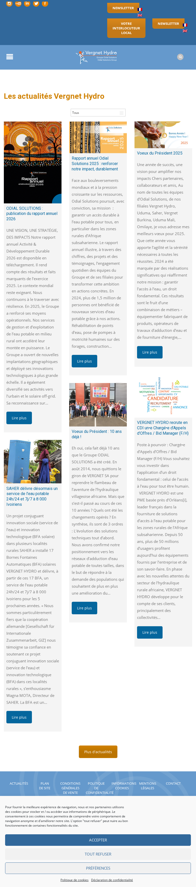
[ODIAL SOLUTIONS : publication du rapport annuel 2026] (33, 162)
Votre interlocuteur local (126, 28)
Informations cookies (124, 785)
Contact (173, 783)
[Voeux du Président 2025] (163, 135)
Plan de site (44, 785)
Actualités (19, 783)
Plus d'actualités (98, 751)
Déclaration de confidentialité (112, 880)
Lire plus (19, 417)
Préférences (98, 868)
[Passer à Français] (140, 10)
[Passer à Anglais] (140, 15)
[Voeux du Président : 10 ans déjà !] (98, 404)
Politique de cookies (74, 880)
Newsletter (123, 8)
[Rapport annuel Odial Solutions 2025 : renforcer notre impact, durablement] (98, 138)
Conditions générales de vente (70, 788)
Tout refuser (98, 854)
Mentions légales (147, 785)
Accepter (98, 839)
